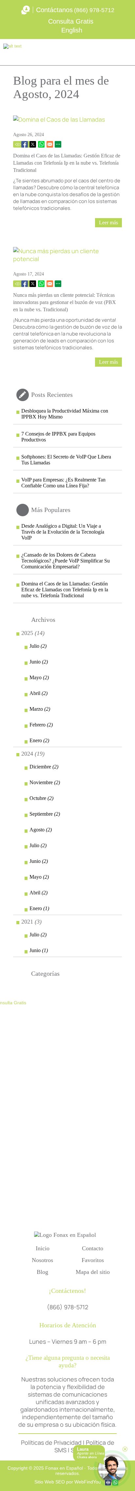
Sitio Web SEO (49, 1481)
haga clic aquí (47, 1187)
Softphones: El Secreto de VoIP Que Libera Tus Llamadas (66, 459)
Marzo (39, 709)
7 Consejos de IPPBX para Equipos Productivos (58, 436)
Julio (38, 646)
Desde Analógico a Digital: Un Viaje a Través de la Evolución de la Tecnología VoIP (62, 532)
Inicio (42, 1248)
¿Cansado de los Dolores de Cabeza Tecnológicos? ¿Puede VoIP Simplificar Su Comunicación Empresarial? (65, 560)
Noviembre (44, 782)
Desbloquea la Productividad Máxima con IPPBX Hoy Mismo (64, 413)
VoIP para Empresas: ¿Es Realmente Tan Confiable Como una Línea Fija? (63, 482)
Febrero (41, 724)
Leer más (108, 222)
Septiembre (44, 814)
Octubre (41, 798)
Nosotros (42, 1260)
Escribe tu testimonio (100, 52)
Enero (39, 740)
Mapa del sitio (93, 1272)
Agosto (40, 829)
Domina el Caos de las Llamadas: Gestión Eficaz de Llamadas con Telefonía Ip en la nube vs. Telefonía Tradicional (66, 163)
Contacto (92, 1248)
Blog (42, 1272)
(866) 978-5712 (94, 10)
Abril (38, 693)
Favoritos (93, 1260)
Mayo (39, 677)
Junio (38, 661)
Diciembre (43, 766)
